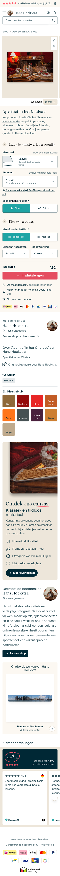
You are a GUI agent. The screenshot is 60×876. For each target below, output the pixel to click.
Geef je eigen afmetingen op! (28, 192)
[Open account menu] (48, 12)
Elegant (8, 380)
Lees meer (29, 336)
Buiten (45, 208)
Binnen (18, 208)
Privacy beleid (47, 844)
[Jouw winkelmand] (54, 13)
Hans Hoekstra (25, 13)
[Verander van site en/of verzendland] (55, 3)
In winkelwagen (33, 275)
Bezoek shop (10, 336)
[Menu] (4, 12)
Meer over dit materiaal (45, 152)
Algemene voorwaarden (23, 839)
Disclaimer (43, 839)
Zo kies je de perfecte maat (43, 172)
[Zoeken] (53, 20)
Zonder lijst (18, 236)
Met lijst (46, 236)
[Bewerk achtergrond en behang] (54, 46)
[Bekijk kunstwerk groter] (54, 40)
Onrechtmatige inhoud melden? (22, 844)
